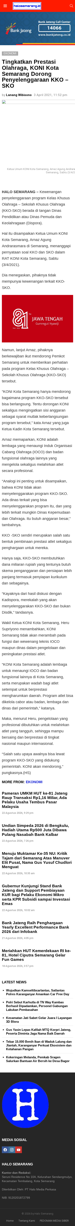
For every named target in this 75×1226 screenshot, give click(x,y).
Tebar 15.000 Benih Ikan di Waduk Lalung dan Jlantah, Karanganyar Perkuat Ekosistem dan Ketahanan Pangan (39, 1045)
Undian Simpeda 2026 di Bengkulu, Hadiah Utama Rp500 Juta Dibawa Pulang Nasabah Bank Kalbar (35, 830)
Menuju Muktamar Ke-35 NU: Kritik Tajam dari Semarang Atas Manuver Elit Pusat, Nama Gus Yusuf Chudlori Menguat (37, 860)
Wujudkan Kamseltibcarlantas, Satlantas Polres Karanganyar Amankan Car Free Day (37, 992)
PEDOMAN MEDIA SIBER (54, 1220)
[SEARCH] (71, 5)
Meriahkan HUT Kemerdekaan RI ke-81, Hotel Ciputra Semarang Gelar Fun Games (36, 955)
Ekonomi (34, 782)
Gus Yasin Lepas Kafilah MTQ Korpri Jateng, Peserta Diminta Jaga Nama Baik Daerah (38, 1031)
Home (10, 1220)
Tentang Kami (26, 1220)
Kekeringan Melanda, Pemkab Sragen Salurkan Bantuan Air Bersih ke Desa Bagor (38, 1059)
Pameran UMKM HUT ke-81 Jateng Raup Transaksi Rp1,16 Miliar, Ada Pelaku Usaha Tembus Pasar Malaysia (35, 800)
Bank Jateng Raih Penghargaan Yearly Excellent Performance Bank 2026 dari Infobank (35, 927)
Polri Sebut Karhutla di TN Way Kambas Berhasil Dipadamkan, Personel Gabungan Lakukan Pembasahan (37, 1005)
